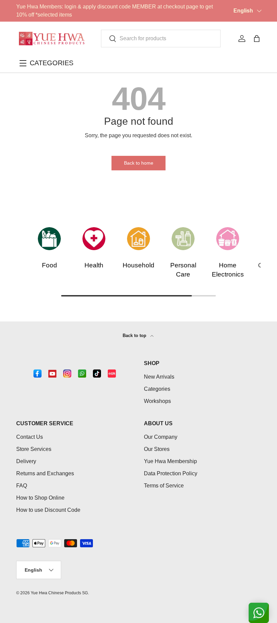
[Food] (49, 238)
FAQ (21, 485)
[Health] (93, 238)
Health (93, 265)
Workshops (157, 401)
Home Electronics (228, 270)
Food (49, 265)
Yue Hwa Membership (170, 461)
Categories (157, 389)
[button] (256, 38)
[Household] (138, 238)
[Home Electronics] (227, 238)
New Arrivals (159, 377)
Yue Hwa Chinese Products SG (59, 593)
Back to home (138, 163)
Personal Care (183, 270)
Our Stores (157, 449)
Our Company (160, 437)
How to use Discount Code (48, 510)
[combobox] (160, 38)
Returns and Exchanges (45, 473)
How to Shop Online (40, 498)
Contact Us (29, 437)
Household (138, 265)
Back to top (135, 335)
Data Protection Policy (170, 473)
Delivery (26, 461)
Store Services (33, 449)
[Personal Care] (183, 238)
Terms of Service (164, 485)
